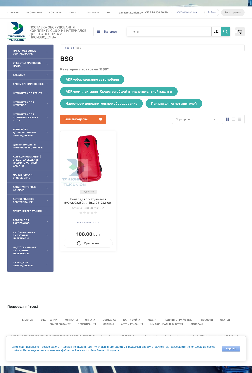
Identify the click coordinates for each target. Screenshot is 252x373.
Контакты (55, 12)
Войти (212, 12)
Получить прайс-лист (179, 319)
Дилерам (196, 324)
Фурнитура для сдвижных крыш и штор (25, 117)
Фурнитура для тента (27, 93)
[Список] (233, 119)
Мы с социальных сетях (166, 324)
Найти (225, 31)
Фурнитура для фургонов (23, 104)
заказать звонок (187, 12)
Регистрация (233, 12)
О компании (34, 12)
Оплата (74, 12)
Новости (207, 319)
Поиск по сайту (59, 324)
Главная (13, 12)
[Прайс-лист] (239, 119)
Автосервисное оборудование (23, 200)
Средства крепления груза (27, 64)
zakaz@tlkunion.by (131, 12)
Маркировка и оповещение (22, 176)
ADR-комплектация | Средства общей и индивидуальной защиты (27, 161)
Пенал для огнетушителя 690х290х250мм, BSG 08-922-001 (88, 200)
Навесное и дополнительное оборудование (24, 132)
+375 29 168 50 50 (156, 12)
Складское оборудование (23, 264)
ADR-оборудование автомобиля (92, 79)
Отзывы (108, 324)
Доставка (93, 12)
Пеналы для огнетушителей (174, 103)
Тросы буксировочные (28, 84)
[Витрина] (227, 119)
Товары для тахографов (21, 222)
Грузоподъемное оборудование (24, 52)
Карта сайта (131, 319)
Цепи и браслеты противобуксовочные (28, 146)
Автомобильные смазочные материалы (24, 235)
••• (108, 12)
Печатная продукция (27, 211)
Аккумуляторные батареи (24, 188)
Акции (152, 319)
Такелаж (19, 75)
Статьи (225, 319)
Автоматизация (132, 324)
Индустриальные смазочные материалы (25, 250)
